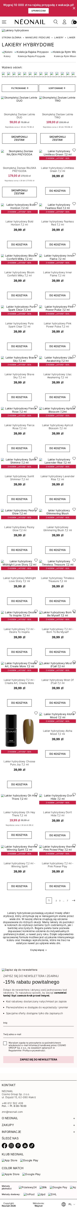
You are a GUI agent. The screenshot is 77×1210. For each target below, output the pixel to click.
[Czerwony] (26, 74)
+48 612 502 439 (12, 1103)
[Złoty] (74, 74)
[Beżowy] (4, 74)
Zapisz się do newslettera (38, 1059)
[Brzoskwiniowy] (15, 74)
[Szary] (58, 74)
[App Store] (9, 1160)
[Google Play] (29, 1160)
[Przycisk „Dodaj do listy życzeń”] (73, 151)
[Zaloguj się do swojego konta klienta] (64, 22)
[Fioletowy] (31, 74)
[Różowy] (47, 74)
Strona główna (11, 37)
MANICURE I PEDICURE (37, 37)
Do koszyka (57, 190)
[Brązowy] (10, 74)
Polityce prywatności (34, 1050)
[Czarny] (20, 74)
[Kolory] (7, 52)
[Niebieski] (36, 74)
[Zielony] (69, 74)
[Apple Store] (11, 1174)
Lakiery (59, 37)
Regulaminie (15, 1050)
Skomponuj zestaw (19, 138)
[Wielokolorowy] (63, 74)
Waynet (39, 1206)
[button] (73, 22)
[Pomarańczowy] (42, 74)
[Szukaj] (56, 22)
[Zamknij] (74, 8)
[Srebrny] (53, 74)
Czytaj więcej (38, 950)
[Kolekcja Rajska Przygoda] (31, 52)
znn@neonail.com (12, 1111)
